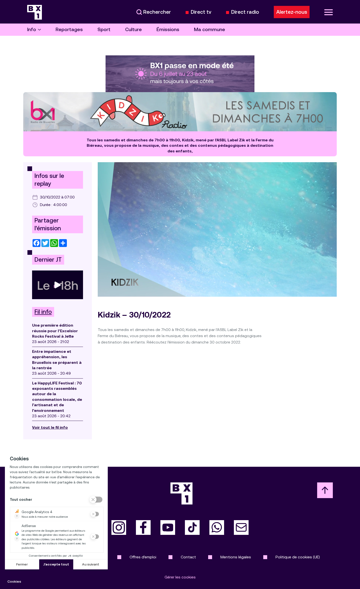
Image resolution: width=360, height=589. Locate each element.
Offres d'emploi (143, 557)
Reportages (69, 29)
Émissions (167, 29)
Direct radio (245, 12)
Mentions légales (235, 557)
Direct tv (201, 12)
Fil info (43, 312)
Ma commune (209, 29)
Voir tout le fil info (50, 427)
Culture (133, 29)
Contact (188, 557)
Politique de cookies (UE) (298, 557)
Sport (103, 29)
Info (31, 29)
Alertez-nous (291, 12)
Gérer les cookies (180, 577)
